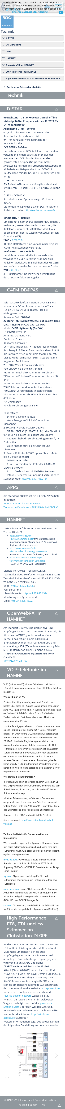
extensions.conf (11, 889)
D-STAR (10, 37)
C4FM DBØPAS (13, 44)
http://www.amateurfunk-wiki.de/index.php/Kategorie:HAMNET (29, 550)
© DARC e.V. (10, 1100)
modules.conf (10, 859)
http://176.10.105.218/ (34, 478)
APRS (8, 51)
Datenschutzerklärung (46, 1100)
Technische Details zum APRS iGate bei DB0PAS (30, 507)
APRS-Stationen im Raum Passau (22, 503)
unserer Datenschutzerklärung (29, 11)
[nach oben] (59, 1105)
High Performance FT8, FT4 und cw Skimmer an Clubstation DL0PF (34, 78)
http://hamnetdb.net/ (22, 538)
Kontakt (23, 1104)
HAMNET (11, 58)
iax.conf (7, 905)
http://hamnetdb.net (20, 535)
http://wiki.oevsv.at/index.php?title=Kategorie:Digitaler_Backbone (27, 559)
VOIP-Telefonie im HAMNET (21, 71)
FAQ (43, 1104)
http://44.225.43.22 (22, 600)
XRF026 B (16, 270)
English (33, 1104)
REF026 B (17, 240)
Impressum (26, 1100)
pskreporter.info (50, 988)
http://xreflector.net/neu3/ (40, 210)
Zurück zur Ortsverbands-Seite (24, 87)
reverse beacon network (17, 995)
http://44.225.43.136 (22, 585)
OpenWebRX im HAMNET (20, 65)
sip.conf (7, 876)
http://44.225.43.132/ (35, 593)
